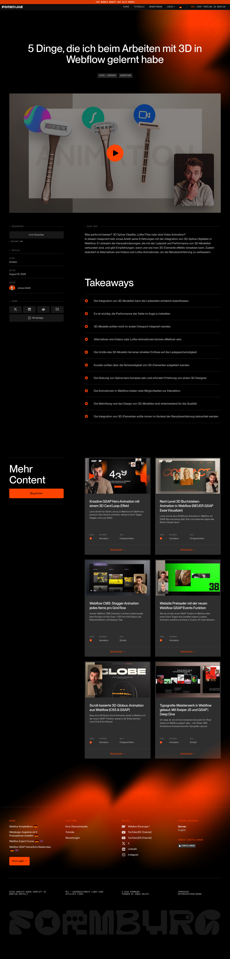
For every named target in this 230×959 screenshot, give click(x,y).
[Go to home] (12, 7)
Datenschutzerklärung (190, 894)
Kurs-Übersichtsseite (76, 826)
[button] (180, 7)
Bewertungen (72, 838)
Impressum (183, 892)
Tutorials (69, 832)
